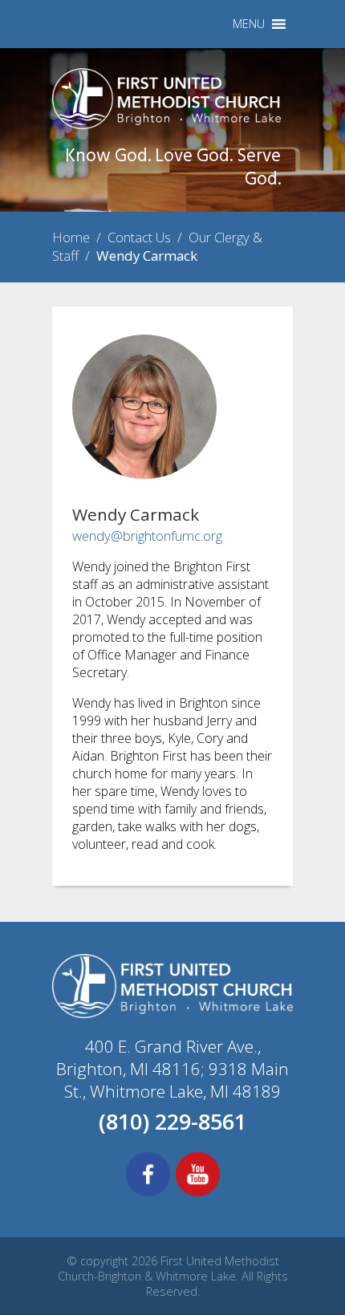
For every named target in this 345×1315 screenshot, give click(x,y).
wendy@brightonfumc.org (147, 535)
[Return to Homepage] (166, 124)
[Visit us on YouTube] (198, 1194)
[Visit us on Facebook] (148, 1194)
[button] (249, 24)
